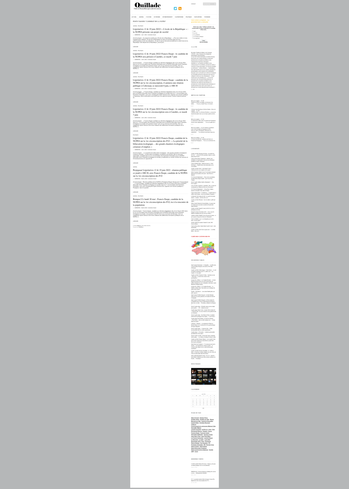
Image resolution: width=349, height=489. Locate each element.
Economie (157, 17)
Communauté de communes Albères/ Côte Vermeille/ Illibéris (203, 427)
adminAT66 (137, 34)
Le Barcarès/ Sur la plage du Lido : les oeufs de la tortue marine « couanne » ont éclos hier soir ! (203, 196)
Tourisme (207, 17)
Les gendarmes (196, 34)
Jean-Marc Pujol (195, 436)
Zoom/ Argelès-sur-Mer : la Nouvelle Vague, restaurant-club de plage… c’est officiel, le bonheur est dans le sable (203, 336)
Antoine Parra (204, 417)
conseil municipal (196, 429)
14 (207, 401)
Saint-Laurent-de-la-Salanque (199, 449)
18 (196, 403)
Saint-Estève (203, 446)
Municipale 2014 (196, 441)
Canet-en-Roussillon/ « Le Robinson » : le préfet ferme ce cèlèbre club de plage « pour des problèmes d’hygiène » (203, 193)
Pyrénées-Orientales (197, 444)
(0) (193, 89)
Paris (202, 441)
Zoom (196, 451)
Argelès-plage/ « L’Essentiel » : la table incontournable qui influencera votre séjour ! (203, 332)
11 (196, 401)
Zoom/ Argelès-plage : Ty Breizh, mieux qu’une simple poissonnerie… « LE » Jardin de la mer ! (203, 307)
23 (214, 403)
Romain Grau (210, 444)
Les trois (195, 33)
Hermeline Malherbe (197, 434)
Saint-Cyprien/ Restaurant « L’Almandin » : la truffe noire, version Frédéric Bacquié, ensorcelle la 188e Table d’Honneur (203, 266)
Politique (189, 17)
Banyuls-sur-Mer (196, 421)
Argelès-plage (195, 419)
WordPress (141, 227)
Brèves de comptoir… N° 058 (197, 119)
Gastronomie (179, 17)
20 (203, 403)
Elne (213, 429)
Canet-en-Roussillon (207, 421)
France (210, 431)
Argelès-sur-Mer (204, 419)
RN (204, 444)
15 (210, 401)
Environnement (168, 17)
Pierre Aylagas (195, 443)
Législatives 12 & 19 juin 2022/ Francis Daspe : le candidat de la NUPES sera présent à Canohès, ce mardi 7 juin (160, 55)
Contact (193, 4)
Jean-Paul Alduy (205, 436)
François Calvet (204, 433)
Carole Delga (195, 422)
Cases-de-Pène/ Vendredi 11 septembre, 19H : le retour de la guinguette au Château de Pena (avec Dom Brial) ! (203, 186)
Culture (148, 17)
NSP (194, 31)
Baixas (212, 419)
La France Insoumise (197, 438)
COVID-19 (205, 429)
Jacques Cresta (208, 434)
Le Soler (201, 439)
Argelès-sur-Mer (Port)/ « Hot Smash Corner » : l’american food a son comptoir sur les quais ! (201, 169)
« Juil (203, 408)
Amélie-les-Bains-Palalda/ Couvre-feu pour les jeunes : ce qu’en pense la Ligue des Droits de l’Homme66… (203, 216)
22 (210, 403)
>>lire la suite (135, 46)
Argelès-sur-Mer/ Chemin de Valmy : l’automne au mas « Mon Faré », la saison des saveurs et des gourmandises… (203, 276)
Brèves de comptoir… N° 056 (197, 137)
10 (192, 401)
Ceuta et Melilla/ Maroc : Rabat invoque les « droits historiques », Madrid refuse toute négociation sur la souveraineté (202, 165)
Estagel (205, 431)
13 (203, 401)
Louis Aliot (207, 439)
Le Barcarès (194, 439)
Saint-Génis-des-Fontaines (199, 448)
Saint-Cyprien (195, 446)
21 (207, 403)
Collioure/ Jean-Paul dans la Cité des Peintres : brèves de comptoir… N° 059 (203, 109)
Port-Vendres (204, 443)
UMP (192, 451)
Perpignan (208, 441)
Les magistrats (196, 38)
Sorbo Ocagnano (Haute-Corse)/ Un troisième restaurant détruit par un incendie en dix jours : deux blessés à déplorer (203, 173)
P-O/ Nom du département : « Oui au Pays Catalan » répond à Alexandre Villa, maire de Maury (202, 189)
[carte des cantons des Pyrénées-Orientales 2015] (204, 248)
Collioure (193, 424)
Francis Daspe (195, 433)
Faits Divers (198, 17)
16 (214, 401)
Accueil (134, 17)
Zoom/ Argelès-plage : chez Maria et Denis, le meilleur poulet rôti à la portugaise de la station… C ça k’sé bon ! (203, 315)
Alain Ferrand (195, 417)
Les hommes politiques (198, 36)
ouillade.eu (139, 225)
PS (209, 443)
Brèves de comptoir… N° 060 (197, 100)
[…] (192, 89)
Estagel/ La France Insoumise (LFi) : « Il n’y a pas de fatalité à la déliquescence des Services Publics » (202, 212)
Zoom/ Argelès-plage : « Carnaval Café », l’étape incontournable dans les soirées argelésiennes (201, 329)
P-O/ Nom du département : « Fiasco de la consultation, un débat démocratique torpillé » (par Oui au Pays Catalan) (203, 178)
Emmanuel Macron (196, 431)
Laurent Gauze (208, 438)
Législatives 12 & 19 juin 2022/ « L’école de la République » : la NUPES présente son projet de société (160, 30)
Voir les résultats (204, 42)
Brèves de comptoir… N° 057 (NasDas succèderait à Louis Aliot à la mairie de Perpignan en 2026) (202, 128)
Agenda (141, 17)
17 (192, 403)
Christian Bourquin (204, 422)
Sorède (211, 449)
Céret (209, 429)
